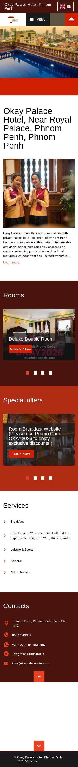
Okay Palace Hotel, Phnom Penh (27, 6)
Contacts (16, 605)
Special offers (23, 400)
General (16, 561)
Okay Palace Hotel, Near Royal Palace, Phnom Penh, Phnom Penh (37, 128)
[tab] (27, 373)
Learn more (11, 262)
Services (15, 505)
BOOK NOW (21, 454)
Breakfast (17, 521)
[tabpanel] (39, 39)
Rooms (13, 295)
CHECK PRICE (20, 349)
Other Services (21, 572)
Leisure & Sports (22, 549)
